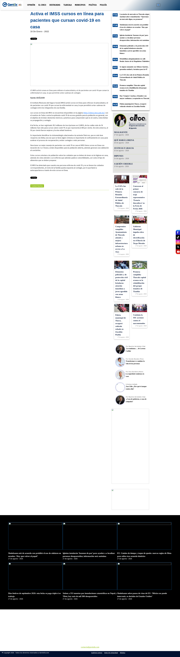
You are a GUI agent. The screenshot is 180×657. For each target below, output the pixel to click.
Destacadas (54, 5)
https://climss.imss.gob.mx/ (94, 113)
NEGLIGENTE (121, 132)
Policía (103, 5)
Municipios (80, 5)
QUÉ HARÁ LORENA (124, 140)
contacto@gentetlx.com (90, 647)
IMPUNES (118, 156)
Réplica (122, 653)
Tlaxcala (67, 5)
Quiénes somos (96, 653)
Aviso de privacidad (111, 653)
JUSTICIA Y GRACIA (124, 148)
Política (92, 5)
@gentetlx (133, 128)
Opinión (31, 5)
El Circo (42, 5)
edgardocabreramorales (137, 125)
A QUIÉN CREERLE (123, 164)
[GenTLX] (90, 621)
